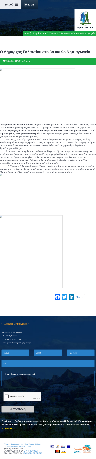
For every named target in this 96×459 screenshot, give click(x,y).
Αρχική (27, 33)
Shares (79, 297)
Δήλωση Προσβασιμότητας (13, 444)
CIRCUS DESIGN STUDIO (32, 453)
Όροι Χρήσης (29, 444)
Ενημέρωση (38, 33)
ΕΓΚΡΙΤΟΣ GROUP (31, 451)
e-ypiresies (7, 428)
